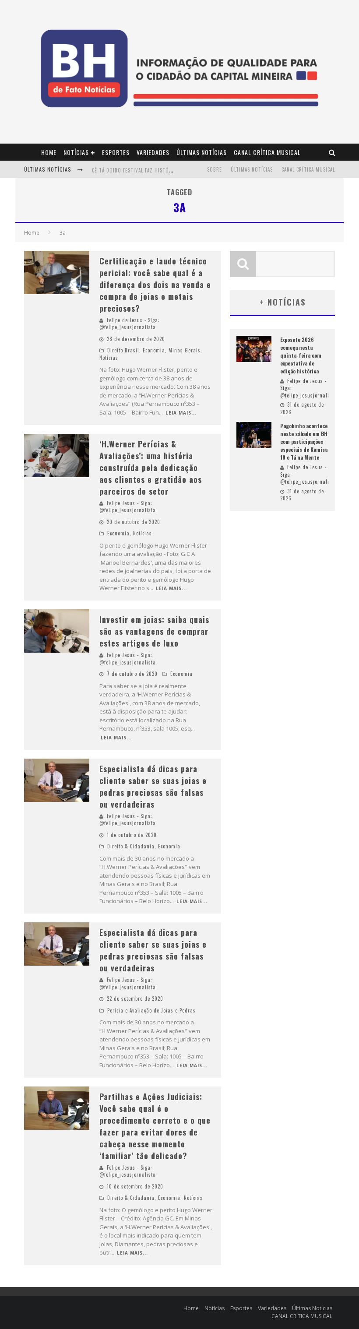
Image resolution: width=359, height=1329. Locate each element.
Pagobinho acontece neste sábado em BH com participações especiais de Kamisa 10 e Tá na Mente (303, 441)
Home (48, 152)
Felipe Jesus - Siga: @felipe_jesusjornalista (127, 506)
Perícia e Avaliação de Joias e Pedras (151, 1010)
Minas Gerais (185, 350)
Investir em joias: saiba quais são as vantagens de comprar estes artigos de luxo (154, 631)
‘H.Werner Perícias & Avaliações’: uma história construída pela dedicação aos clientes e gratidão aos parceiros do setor (150, 467)
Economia (154, 350)
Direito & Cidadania (131, 846)
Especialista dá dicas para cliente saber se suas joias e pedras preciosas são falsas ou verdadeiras (153, 786)
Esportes (116, 152)
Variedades (153, 152)
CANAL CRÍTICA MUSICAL (267, 152)
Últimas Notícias (201, 152)
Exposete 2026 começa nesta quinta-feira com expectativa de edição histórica (300, 355)
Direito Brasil (123, 350)
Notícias (76, 152)
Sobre (214, 169)
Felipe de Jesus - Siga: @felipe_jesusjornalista (129, 323)
